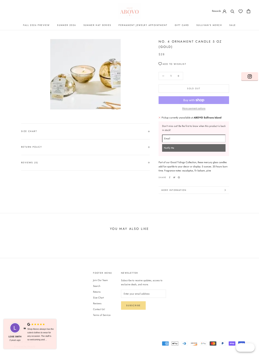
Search (96, 286)
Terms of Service (101, 315)
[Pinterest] (179, 177)
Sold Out (193, 88)
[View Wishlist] (240, 11)
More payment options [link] (193, 108)
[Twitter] (174, 177)
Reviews (97, 303)
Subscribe (133, 305)
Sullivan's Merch (209, 25)
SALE (232, 25)
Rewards (216, 11)
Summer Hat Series (97, 25)
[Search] (232, 11)
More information (173, 190)
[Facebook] (170, 177)
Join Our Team (100, 280)
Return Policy (31, 147)
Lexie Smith (14, 336)
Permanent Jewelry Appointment (143, 25)
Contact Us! (99, 309)
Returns (97, 292)
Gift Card (182, 25)
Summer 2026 (66, 25)
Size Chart (29, 131)
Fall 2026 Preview (36, 25)
